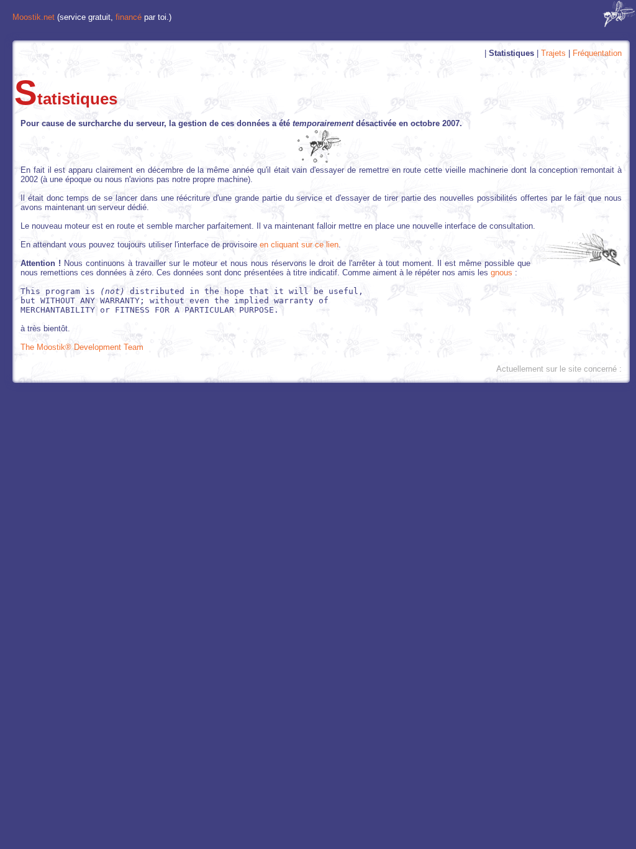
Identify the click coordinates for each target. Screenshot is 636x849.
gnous (501, 272)
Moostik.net (33, 17)
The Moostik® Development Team (81, 347)
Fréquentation (597, 53)
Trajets (553, 53)
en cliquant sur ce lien (299, 244)
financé (129, 17)
